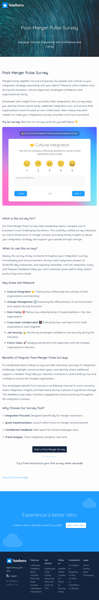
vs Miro (72, 575)
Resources (49, 578)
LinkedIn (62, 568)
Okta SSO (49, 581)
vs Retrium (73, 588)
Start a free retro (76, 525)
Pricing (48, 575)
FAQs (47, 572)
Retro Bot (35, 578)
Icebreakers (36, 588)
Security (61, 588)
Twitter (61, 572)
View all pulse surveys (15, 477)
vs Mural (72, 578)
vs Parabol (74, 565)
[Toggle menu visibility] (94, 4)
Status (61, 591)
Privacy (86, 568)
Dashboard (50, 568)
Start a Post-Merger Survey (49, 449)
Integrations (36, 591)
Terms (86, 565)
